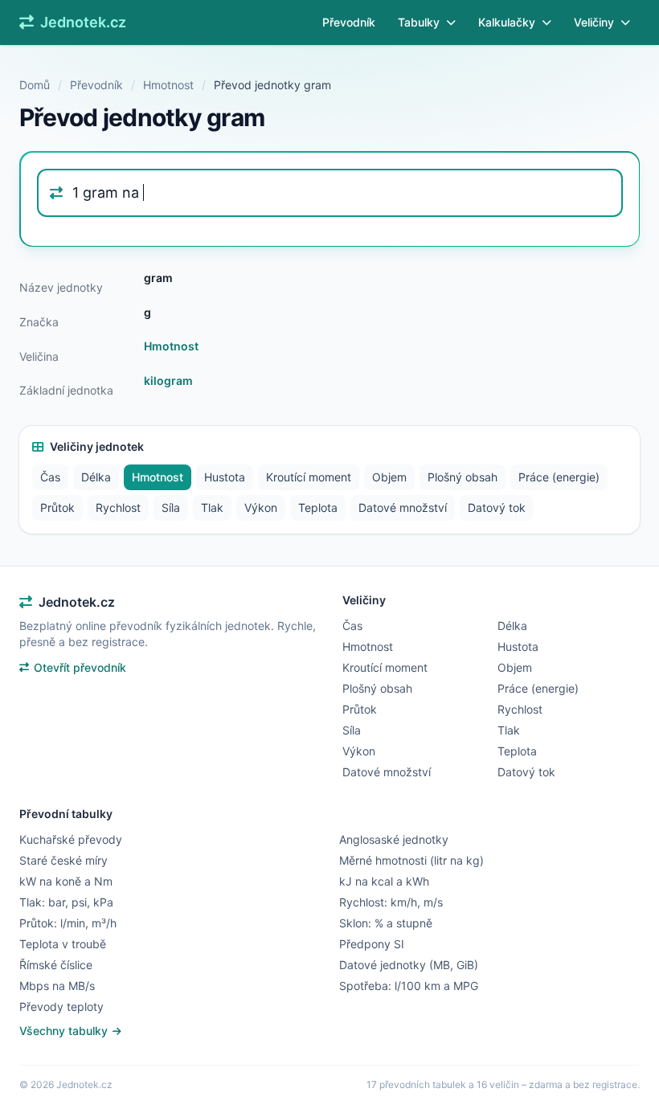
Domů (34, 85)
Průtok (57, 507)
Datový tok (497, 507)
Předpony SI (371, 944)
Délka (96, 477)
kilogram (168, 380)
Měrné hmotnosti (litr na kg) (411, 860)
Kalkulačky (506, 22)
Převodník (348, 22)
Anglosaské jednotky (393, 839)
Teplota (318, 507)
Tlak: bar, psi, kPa (66, 902)
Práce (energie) (559, 477)
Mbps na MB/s (57, 985)
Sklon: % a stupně (385, 923)
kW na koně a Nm (66, 881)
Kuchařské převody (70, 839)
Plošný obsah (462, 477)
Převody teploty (61, 1006)
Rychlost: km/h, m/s (391, 902)
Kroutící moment (308, 477)
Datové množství (402, 507)
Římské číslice (55, 965)
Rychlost (118, 507)
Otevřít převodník (80, 667)
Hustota (224, 477)
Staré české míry (63, 860)
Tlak (212, 507)
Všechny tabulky (65, 1030)
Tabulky (419, 22)
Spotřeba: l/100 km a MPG (408, 985)
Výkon (260, 507)
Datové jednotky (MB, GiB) (408, 965)
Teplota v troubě (62, 944)
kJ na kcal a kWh (384, 881)
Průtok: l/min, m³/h (68, 923)
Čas (50, 477)
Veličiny (594, 22)
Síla (171, 507)
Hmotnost (168, 85)
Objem (389, 477)
